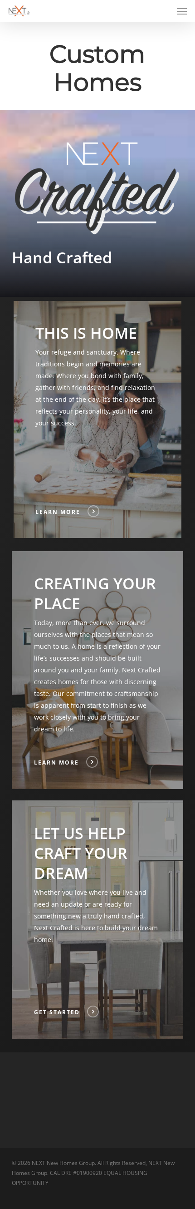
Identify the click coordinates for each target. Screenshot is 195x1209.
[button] (182, 10)
